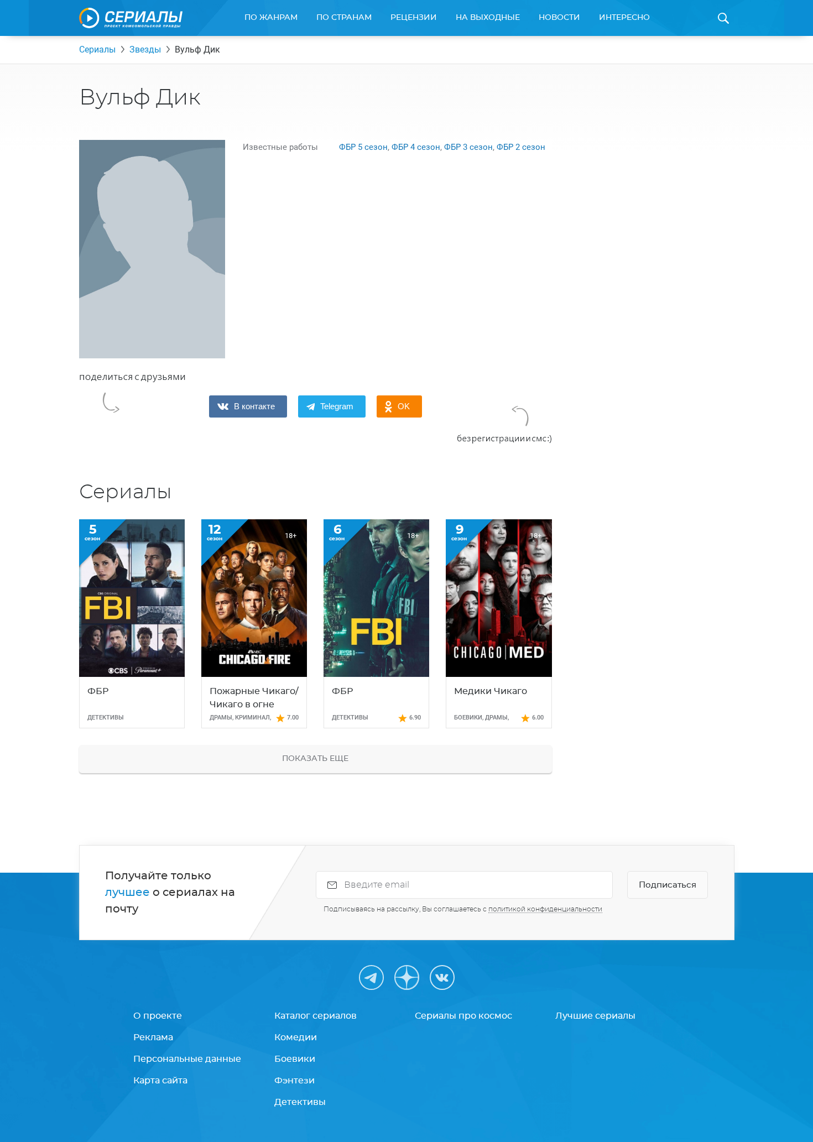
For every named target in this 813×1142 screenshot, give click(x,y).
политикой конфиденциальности (545, 909)
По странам (344, 18)
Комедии (295, 1037)
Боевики (294, 1059)
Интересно (624, 18)
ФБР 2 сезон (521, 147)
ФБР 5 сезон (363, 147)
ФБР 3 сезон (468, 147)
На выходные (488, 18)
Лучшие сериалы (595, 1015)
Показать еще (315, 759)
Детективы (300, 1102)
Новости (559, 18)
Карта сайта (160, 1080)
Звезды (145, 49)
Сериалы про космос (463, 1015)
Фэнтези (294, 1080)
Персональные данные (187, 1059)
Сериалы (97, 49)
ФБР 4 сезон (416, 147)
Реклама (153, 1037)
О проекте (157, 1015)
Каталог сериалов (315, 1015)
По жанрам (271, 18)
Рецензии (413, 18)
